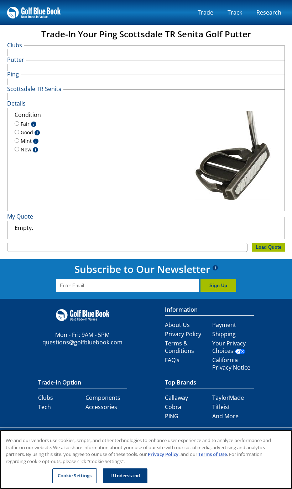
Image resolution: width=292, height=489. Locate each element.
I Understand (125, 475)
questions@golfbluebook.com (82, 342)
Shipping (224, 334)
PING (171, 416)
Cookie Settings (75, 475)
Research (268, 12)
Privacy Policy (183, 334)
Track (235, 12)
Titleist (221, 407)
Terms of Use (212, 454)
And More (225, 416)
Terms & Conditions (179, 347)
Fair (26, 123)
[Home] (34, 12)
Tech (44, 407)
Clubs (45, 398)
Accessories (101, 407)
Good (28, 132)
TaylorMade (228, 398)
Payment (224, 325)
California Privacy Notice (231, 363)
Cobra (173, 407)
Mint (27, 141)
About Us (177, 325)
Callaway (176, 398)
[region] (146, 459)
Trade (205, 12)
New (27, 149)
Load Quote (268, 247)
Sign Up (218, 285)
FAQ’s (172, 360)
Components (102, 398)
